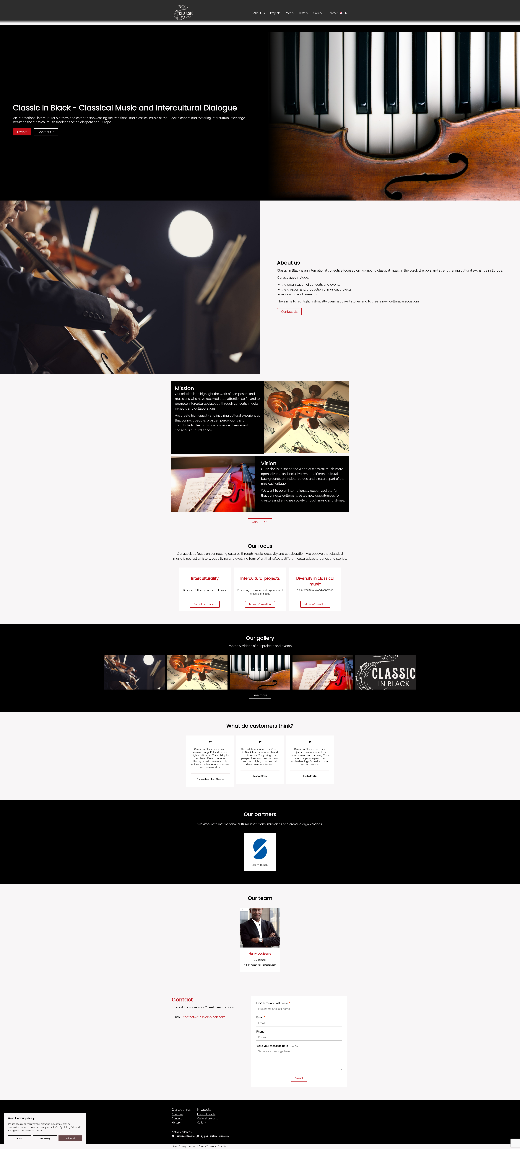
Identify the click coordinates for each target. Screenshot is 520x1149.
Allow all (70, 1138)
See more (260, 695)
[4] (385, 672)
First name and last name (273, 1003)
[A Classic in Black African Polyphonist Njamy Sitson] (134, 672)
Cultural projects (207, 1118)
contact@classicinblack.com (262, 965)
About (19, 1138)
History (303, 13)
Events (22, 132)
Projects (275, 13)
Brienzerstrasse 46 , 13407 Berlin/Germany (200, 1136)
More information (205, 604)
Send (299, 1078)
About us (259, 13)
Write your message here (277, 1045)
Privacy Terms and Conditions (213, 1146)
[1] (197, 672)
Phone (261, 1031)
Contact (333, 13)
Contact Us (46, 132)
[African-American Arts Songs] (260, 672)
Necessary (45, 1138)
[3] (322, 672)
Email (260, 1017)
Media (290, 13)
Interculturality (206, 1114)
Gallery (317, 13)
